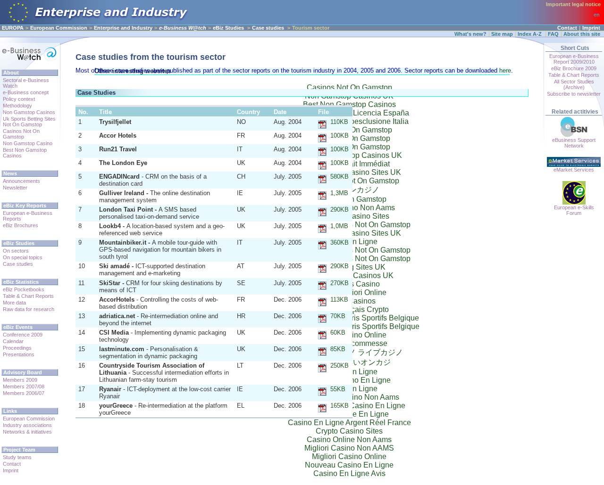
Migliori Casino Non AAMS (349, 448)
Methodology (17, 105)
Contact (567, 28)
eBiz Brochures (20, 225)
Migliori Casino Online (349, 456)
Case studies (268, 28)
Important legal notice (573, 4)
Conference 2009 (22, 334)
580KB (339, 176)
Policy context (19, 99)
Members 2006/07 (23, 393)
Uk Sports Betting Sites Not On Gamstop (29, 121)
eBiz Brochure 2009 (573, 68)
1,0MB (339, 226)
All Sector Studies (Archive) (574, 84)
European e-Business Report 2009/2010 (574, 59)
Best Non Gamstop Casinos (25, 152)
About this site (581, 34)
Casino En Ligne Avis (349, 473)
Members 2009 (20, 380)
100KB (339, 135)
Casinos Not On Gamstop (21, 134)
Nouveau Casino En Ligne (349, 465)
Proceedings (17, 348)
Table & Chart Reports (28, 296)
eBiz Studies (228, 28)
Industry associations (27, 425)
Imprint (591, 28)
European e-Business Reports (27, 216)
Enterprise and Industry (123, 28)
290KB (339, 209)
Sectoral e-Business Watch (26, 83)
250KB (339, 365)
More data (14, 302)
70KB (337, 316)
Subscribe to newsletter (574, 94)
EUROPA (13, 28)
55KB (337, 389)
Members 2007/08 (23, 386)
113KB (339, 299)
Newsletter (15, 187)
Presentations (18, 354)
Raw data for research (28, 309)
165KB (339, 405)
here (505, 70)
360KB (339, 242)
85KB (337, 349)
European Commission (58, 28)
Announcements (21, 181)
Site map (502, 34)
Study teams (17, 457)
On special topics (22, 257)
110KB (339, 121)
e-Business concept (26, 92)
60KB (337, 332)
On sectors (16, 251)
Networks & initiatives (27, 432)
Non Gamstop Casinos (29, 112)
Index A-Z (530, 34)
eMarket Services (574, 170)
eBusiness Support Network (574, 142)
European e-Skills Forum (574, 210)
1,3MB (339, 193)
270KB (339, 283)
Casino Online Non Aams (349, 440)
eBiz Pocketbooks (23, 289)
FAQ (553, 34)
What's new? (470, 34)
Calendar (13, 341)
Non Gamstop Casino (27, 143)
